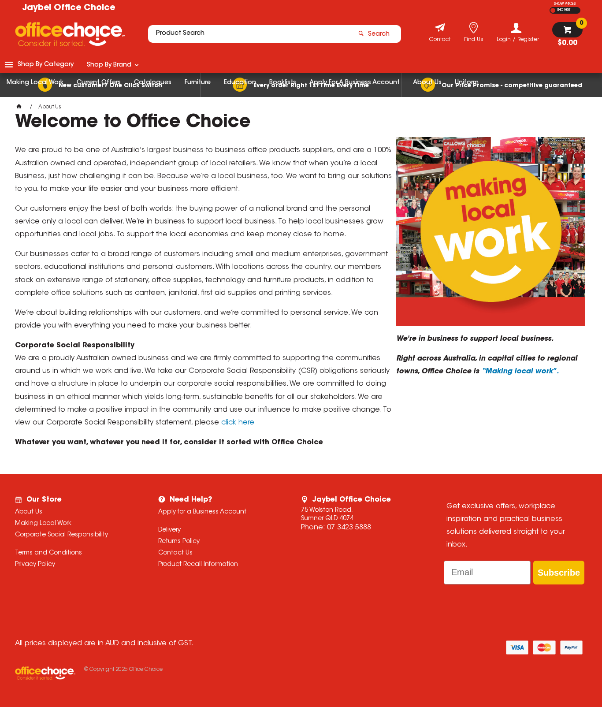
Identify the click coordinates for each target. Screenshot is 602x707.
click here (237, 422)
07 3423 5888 (349, 527)
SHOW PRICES (565, 4)
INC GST (563, 10)
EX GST (552, 10)
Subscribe (559, 572)
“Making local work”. (520, 371)
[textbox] (249, 34)
